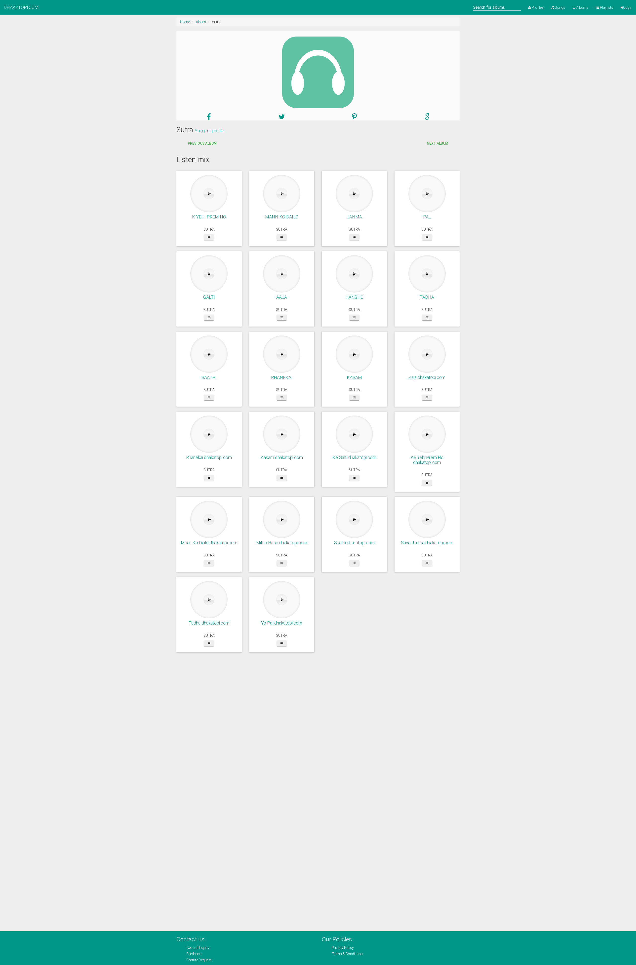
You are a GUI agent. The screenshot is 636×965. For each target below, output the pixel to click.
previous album (202, 143)
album (201, 22)
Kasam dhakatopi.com (282, 457)
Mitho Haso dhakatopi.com (281, 542)
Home (185, 22)
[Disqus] (318, 729)
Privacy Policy (343, 948)
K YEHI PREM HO (209, 216)
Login (628, 7)
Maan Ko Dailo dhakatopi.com (209, 542)
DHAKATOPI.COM (21, 7)
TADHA (427, 297)
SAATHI (209, 377)
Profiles (537, 7)
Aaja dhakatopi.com (427, 377)
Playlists (606, 7)
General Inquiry (197, 948)
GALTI (209, 297)
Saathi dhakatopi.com (354, 542)
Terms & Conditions (347, 954)
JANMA (354, 216)
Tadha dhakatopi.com (209, 623)
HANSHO (354, 297)
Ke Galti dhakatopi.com (354, 457)
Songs (559, 7)
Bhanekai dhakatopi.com (209, 457)
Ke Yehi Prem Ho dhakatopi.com (427, 460)
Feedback (193, 954)
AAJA (281, 297)
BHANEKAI (281, 377)
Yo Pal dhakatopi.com (281, 623)
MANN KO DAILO (281, 216)
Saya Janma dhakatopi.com (427, 542)
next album (437, 143)
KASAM (354, 377)
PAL (427, 216)
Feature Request (198, 960)
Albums (581, 7)
